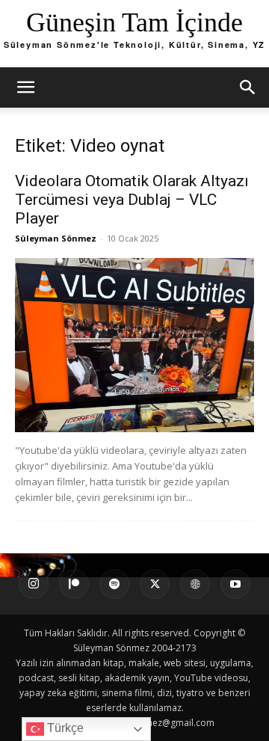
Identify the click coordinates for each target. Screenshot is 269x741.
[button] (25, 87)
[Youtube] (235, 584)
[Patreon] (74, 584)
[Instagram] (34, 584)
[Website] (195, 584)
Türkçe (64, 728)
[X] (155, 584)
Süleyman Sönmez (55, 238)
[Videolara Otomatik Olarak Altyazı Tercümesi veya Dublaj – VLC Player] (134, 345)
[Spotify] (114, 584)
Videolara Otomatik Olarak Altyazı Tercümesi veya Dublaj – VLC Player (132, 199)
